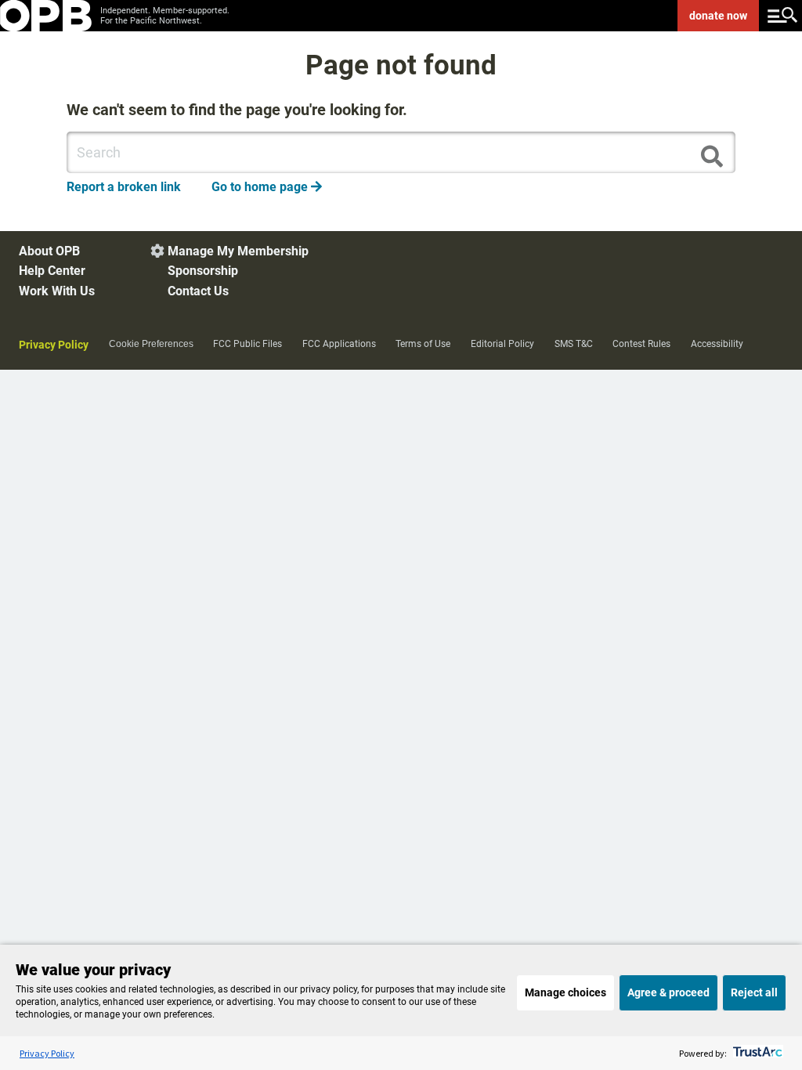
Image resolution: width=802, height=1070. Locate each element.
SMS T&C (574, 343)
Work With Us (57, 291)
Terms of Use (423, 343)
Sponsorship (203, 270)
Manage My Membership (238, 251)
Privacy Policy (54, 344)
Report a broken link (124, 186)
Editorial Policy (502, 343)
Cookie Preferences (151, 343)
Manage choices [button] (565, 992)
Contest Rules (641, 343)
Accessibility (717, 343)
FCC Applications (339, 343)
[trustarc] (756, 1053)
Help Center (52, 270)
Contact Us (198, 291)
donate (718, 15)
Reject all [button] (754, 992)
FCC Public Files (247, 343)
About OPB (49, 251)
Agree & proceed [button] (668, 992)
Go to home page (266, 186)
